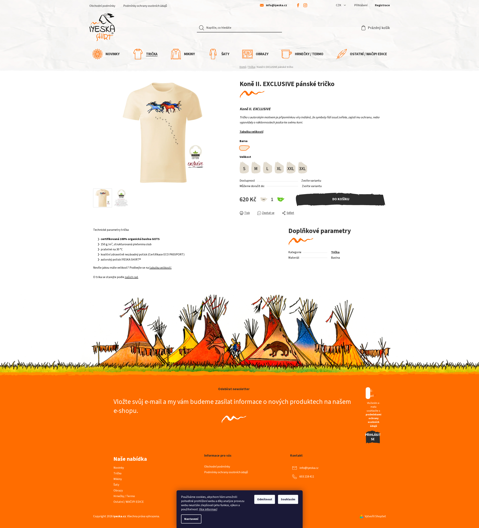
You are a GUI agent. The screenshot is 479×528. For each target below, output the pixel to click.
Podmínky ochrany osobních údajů (145, 6)
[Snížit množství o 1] (263, 199)
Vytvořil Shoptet (375, 516)
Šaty (116, 485)
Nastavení (191, 519)
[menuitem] (105, 54)
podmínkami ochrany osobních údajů (373, 420)
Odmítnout (264, 499)
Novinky (118, 468)
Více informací (208, 509)
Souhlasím (288, 499)
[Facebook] (298, 5)
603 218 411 (306, 477)
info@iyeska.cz (276, 5)
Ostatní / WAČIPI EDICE (128, 502)
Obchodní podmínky (102, 6)
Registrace (382, 5)
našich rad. (131, 277)
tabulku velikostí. (160, 268)
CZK (339, 5)
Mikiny (117, 479)
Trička (335, 252)
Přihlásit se (373, 437)
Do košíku (340, 199)
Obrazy (118, 490)
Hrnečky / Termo (124, 496)
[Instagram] (305, 5)
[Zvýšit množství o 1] (280, 199)
